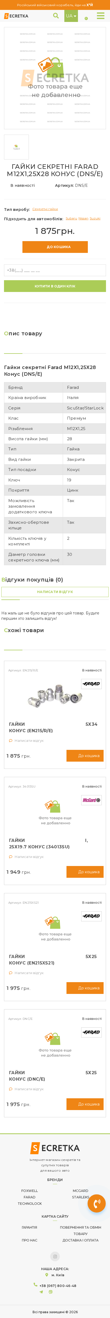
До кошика (59, 247)
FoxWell (29, 1191)
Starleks (80, 1197)
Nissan (83, 218)
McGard (80, 1191)
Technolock (30, 1204)
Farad (30, 1197)
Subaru (71, 218)
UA (69, 15)
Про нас (29, 1240)
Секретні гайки (45, 209)
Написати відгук (55, 592)
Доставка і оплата (80, 1240)
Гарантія (29, 1227)
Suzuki (95, 218)
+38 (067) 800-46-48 (58, 1286)
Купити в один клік (55, 286)
